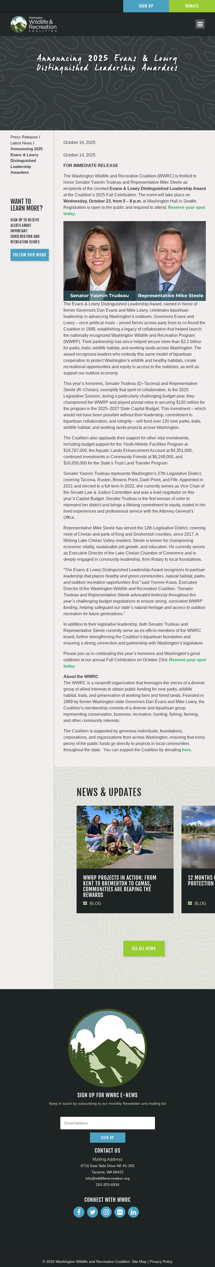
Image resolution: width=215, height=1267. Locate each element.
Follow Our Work (29, 254)
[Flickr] (119, 1212)
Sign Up (146, 6)
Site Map (139, 1261)
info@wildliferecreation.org (107, 1178)
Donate (192, 6)
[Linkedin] (133, 1212)
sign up (107, 1137)
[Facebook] (78, 1212)
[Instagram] (106, 1212)
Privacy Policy (161, 1261)
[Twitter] (92, 1212)
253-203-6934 (107, 1184)
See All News (144, 948)
